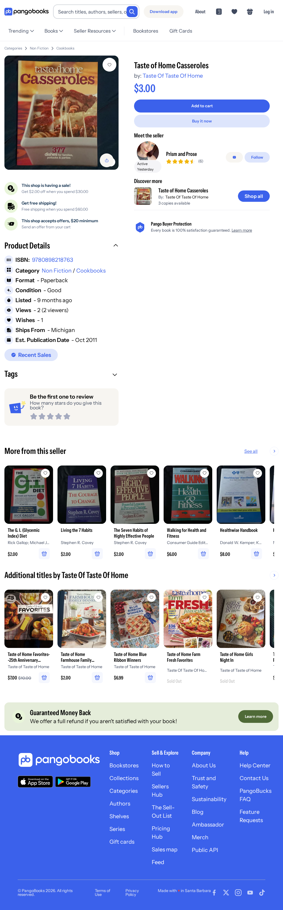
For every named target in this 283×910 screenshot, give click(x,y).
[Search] (132, 11)
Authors (119, 803)
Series (117, 829)
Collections (123, 778)
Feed (158, 862)
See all (251, 451)
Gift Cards (180, 31)
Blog (197, 812)
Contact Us (254, 778)
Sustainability (209, 799)
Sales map (164, 849)
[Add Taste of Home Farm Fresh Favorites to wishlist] (204, 597)
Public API (205, 850)
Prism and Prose (181, 154)
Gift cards (121, 841)
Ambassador (208, 824)
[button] (61, 246)
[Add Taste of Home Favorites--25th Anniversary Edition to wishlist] (45, 597)
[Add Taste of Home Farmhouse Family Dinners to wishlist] (98, 597)
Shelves (119, 816)
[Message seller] (234, 157)
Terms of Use (102, 892)
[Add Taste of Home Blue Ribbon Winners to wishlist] (151, 597)
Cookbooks (65, 48)
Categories (13, 48)
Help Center (255, 765)
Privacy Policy (132, 892)
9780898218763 (52, 260)
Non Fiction (39, 48)
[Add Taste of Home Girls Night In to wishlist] (257, 597)
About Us (204, 765)
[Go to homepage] (26, 12)
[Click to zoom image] (61, 113)
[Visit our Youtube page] (250, 892)
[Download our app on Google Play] (73, 781)
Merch (200, 837)
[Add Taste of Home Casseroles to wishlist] (109, 65)
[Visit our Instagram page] (238, 892)
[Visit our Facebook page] (214, 892)
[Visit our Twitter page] (226, 892)
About (200, 11)
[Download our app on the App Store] (35, 782)
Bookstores (145, 31)
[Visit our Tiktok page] (262, 892)
